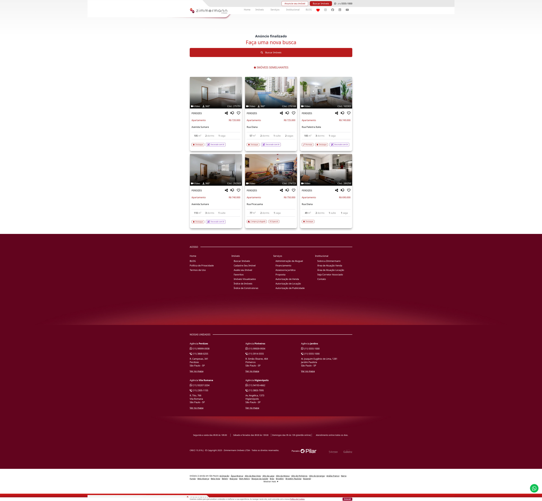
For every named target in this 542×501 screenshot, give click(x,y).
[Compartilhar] (226, 113)
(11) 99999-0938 (200, 348)
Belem (225, 478)
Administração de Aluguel (289, 261)
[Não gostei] (232, 113)
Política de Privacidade (202, 265)
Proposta (280, 274)
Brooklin (280, 478)
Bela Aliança (203, 478)
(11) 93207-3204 (200, 385)
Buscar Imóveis (321, 3)
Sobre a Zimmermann (329, 261)
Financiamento (283, 265)
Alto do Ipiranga (317, 475)
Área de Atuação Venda (329, 265)
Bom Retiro (244, 478)
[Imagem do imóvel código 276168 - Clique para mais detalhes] (271, 92)
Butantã (307, 478)
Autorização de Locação (288, 283)
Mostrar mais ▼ (271, 481)
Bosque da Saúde (260, 478)
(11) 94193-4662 (256, 385)
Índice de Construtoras (246, 288)
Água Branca (237, 475)
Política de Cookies (297, 499)
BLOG (309, 9)
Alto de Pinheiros (299, 475)
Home (247, 9)
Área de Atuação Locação (330, 270)
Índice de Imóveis (243, 283)
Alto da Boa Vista (253, 475)
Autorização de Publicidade (290, 288)
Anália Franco (332, 475)
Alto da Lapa (268, 475)
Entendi (347, 499)
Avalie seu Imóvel (243, 270)
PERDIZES (197, 113)
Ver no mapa (196, 371)
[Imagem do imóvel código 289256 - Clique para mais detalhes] (326, 170)
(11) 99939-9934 (256, 348)
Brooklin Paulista (293, 478)
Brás (272, 478)
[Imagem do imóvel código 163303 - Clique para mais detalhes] (326, 92)
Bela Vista (215, 478)
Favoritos (239, 274)
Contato (321, 279)
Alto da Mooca (282, 475)
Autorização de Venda (287, 279)
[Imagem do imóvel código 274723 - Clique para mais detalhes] (271, 170)
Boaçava (233, 478)
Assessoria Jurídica (285, 270)
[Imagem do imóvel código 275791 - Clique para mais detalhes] (216, 92)
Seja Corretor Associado (330, 274)
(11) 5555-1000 (312, 348)
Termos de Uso (198, 270)
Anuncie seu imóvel (295, 3)
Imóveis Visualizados (245, 279)
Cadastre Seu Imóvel (245, 265)
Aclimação (224, 475)
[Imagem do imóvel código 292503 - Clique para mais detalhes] (216, 170)
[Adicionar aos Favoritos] (238, 113)
